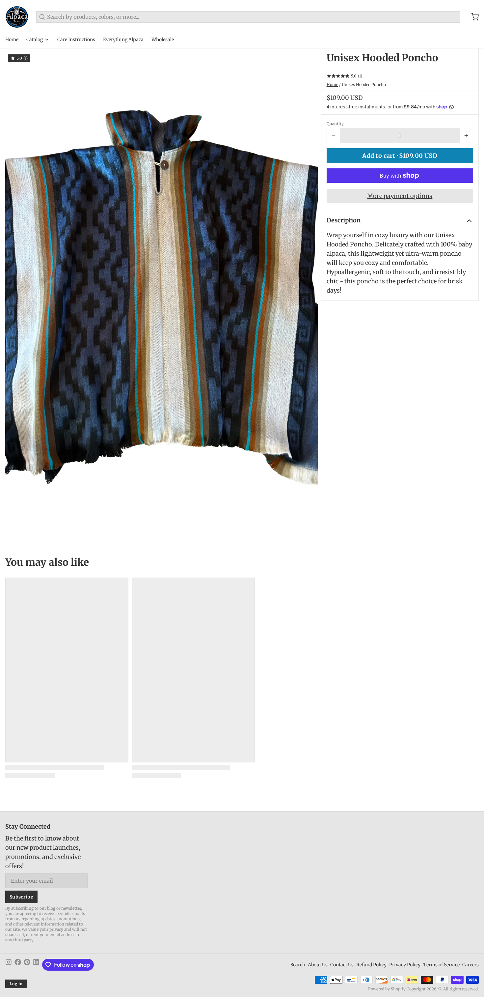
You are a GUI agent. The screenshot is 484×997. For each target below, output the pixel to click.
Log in (16, 983)
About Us (318, 965)
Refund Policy (371, 965)
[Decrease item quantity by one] (333, 135)
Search (297, 965)
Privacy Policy (404, 965)
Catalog (34, 40)
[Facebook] (17, 965)
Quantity (335, 123)
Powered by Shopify (387, 988)
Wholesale (162, 40)
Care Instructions (76, 40)
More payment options (399, 196)
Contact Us (342, 965)
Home (11, 40)
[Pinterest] (27, 965)
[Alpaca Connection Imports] (16, 16)
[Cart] (472, 17)
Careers (470, 965)
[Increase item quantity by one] (466, 135)
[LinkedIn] (36, 965)
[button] (400, 155)
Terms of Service (441, 965)
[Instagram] (8, 965)
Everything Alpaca (123, 40)
